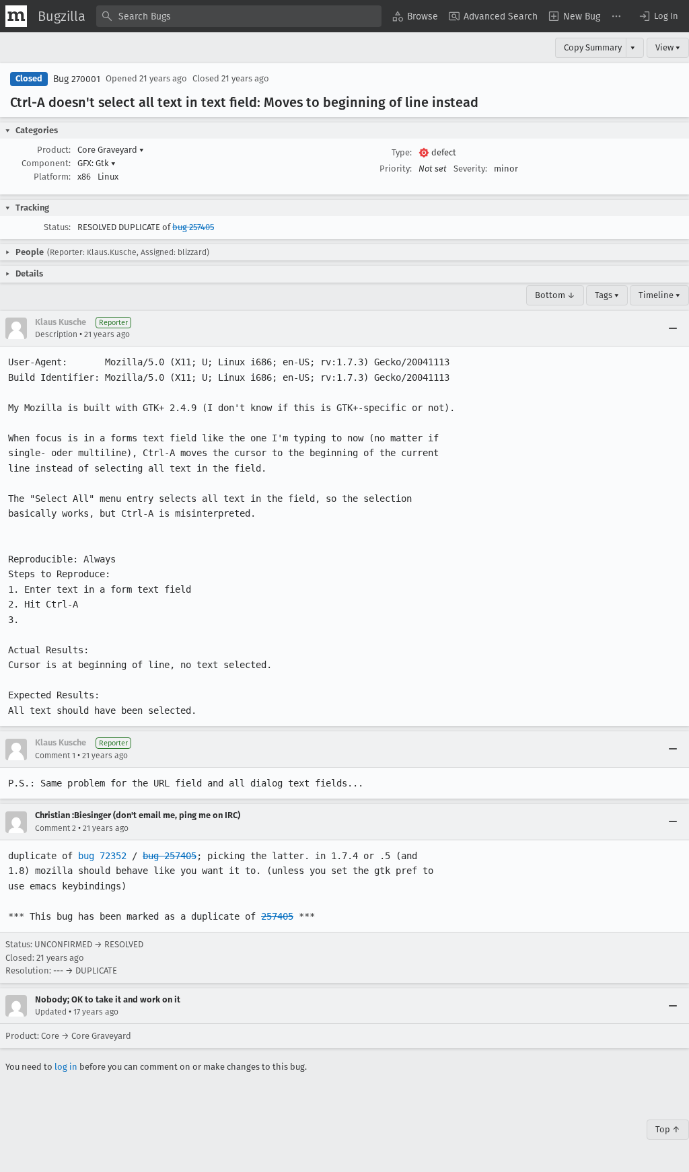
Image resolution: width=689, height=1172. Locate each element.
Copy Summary (593, 47)
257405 (277, 916)
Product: (54, 150)
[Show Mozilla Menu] (16, 16)
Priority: (395, 168)
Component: (46, 163)
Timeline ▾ (659, 295)
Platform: (52, 177)
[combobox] (239, 16)
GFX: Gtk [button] (96, 163)
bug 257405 (193, 227)
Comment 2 (55, 828)
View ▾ (667, 47)
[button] (658, 16)
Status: (57, 227)
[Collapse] (673, 328)
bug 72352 (102, 855)
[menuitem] (415, 16)
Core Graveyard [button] (110, 150)
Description (56, 334)
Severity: (470, 168)
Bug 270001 (76, 79)
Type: (402, 152)
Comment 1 (55, 755)
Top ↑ (667, 1129)
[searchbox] (239, 16)
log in (66, 1067)
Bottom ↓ (555, 295)
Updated (51, 1012)
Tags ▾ (607, 295)
